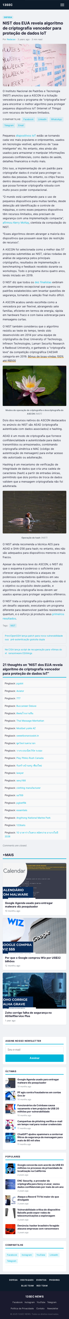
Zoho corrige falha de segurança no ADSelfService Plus (28, 1014)
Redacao (11, 39)
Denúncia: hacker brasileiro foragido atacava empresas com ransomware (38, 1227)
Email (21, 125)
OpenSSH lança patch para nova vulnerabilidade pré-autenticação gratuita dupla (34, 637)
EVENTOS (41, 1280)
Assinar (35, 1058)
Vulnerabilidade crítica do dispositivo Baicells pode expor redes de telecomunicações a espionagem (38, 1212)
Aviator (20, 690)
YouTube (41, 1255)
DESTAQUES (26, 1280)
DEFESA (8, 17)
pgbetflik (21, 802)
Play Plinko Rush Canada (30, 757)
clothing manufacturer (28, 787)
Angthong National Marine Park (33, 817)
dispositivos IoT (26, 135)
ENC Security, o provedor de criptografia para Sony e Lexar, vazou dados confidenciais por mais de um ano (40, 1183)
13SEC (8, 5)
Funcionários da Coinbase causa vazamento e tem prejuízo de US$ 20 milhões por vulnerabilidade (38, 1108)
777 (18, 698)
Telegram (9, 125)
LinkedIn (42, 119)
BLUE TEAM (27, 1285)
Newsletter (52, 1308)
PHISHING (54, 1280)
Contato (40, 1308)
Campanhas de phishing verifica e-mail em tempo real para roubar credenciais (39, 1123)
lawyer (20, 772)
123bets (20, 825)
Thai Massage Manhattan (30, 720)
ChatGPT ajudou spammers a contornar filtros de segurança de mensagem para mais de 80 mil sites (40, 1137)
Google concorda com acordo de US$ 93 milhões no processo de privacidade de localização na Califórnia (40, 1167)
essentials (21, 810)
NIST (13, 625)
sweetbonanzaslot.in (27, 735)
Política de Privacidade (22, 1308)
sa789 (19, 795)
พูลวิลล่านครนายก (25, 743)
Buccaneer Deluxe (26, 705)
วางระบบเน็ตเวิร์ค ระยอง (29, 750)
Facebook (28, 119)
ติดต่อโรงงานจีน (24, 713)
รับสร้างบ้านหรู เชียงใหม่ (29, 765)
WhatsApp (56, 119)
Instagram (27, 1255)
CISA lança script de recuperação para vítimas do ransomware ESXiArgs (33, 651)
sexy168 (21, 780)
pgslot (19, 683)
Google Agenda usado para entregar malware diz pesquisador (29, 904)
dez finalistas (43, 282)
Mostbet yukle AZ (26, 728)
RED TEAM (42, 1285)
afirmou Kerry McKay (16, 222)
